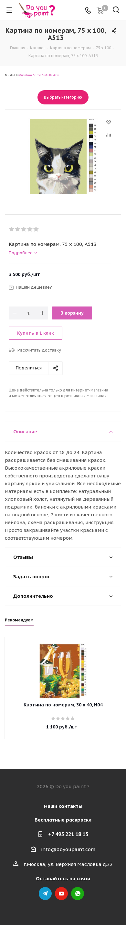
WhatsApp (77, 893)
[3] (24, 229)
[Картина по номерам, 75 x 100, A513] (63, 157)
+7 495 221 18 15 (68, 834)
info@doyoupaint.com (68, 849)
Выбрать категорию (63, 97)
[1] (12, 229)
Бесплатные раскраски (63, 820)
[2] (18, 229)
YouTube (61, 893)
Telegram (45, 893)
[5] (36, 229)
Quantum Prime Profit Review (39, 75)
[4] (30, 229)
